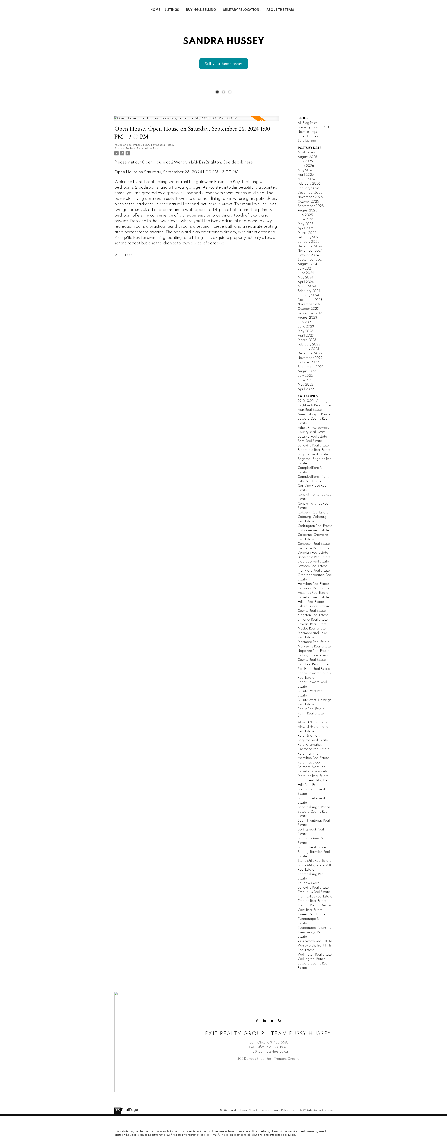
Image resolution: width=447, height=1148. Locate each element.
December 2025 (310, 192)
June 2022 (306, 380)
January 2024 (308, 295)
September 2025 (311, 206)
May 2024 (305, 277)
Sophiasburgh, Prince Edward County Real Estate (314, 812)
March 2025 (307, 232)
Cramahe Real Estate (313, 548)
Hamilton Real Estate (313, 584)
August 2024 (307, 264)
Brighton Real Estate (313, 454)
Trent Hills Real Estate (314, 892)
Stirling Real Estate (312, 847)
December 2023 (310, 299)
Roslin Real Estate (311, 713)
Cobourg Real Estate (313, 512)
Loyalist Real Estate (312, 624)
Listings (172, 10)
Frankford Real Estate (314, 570)
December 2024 (310, 246)
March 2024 (307, 286)
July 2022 (305, 375)
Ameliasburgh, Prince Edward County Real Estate (314, 419)
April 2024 (306, 282)
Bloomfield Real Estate (314, 450)
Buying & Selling (201, 10)
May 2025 (305, 224)
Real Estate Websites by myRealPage (311, 1110)
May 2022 (305, 384)
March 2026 (307, 179)
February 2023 (309, 344)
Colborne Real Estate (313, 530)
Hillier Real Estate (311, 601)
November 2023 (310, 304)
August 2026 (307, 157)
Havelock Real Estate (313, 597)
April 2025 (306, 228)
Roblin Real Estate (311, 709)
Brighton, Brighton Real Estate (143, 148)
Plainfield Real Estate (313, 664)
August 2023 (307, 317)
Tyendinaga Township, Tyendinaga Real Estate (315, 932)
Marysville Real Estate (314, 646)
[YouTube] (272, 1021)
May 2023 (305, 331)
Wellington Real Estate (315, 954)
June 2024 (306, 273)
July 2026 (305, 161)
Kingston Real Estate (313, 615)
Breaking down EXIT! (313, 127)
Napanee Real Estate (313, 651)
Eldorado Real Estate (313, 561)
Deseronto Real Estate (314, 557)
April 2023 (306, 335)
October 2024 (308, 255)
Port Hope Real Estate (314, 668)
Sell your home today (223, 63)
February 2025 (309, 237)
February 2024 (309, 291)
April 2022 (306, 389)
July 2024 (305, 268)
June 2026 (306, 165)
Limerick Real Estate (313, 619)
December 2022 (310, 353)
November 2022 (310, 358)
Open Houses (308, 136)
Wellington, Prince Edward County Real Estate (313, 963)
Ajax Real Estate (310, 409)
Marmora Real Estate (313, 642)
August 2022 (307, 371)
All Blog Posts (307, 123)
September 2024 (311, 259)
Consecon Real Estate (314, 543)
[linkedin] (264, 1021)
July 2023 (305, 322)
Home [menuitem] (155, 10)
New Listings (307, 131)
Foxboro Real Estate (312, 566)
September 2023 (311, 313)
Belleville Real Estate (313, 445)
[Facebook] (256, 1021)
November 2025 (310, 197)
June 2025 (306, 219)
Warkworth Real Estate (315, 941)
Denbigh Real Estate (313, 552)
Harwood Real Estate (313, 588)
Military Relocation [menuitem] (241, 10)
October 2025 (308, 201)
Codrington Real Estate (315, 526)
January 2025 (308, 241)
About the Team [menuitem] (280, 10)
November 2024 (310, 250)
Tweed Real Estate (311, 914)
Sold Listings (307, 140)
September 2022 (311, 366)
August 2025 (307, 210)
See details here (238, 162)
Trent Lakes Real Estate (315, 896)
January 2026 (308, 188)
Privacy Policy (280, 1110)
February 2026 (309, 183)
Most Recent (307, 152)
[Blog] (279, 1021)
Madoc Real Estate (312, 628)
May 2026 (305, 170)
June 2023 (306, 326)
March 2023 (307, 340)
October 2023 (308, 308)
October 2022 (308, 362)
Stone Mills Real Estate (314, 860)
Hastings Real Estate (313, 592)
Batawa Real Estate (312, 436)
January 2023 (308, 349)
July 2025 (305, 215)
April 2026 (306, 174)
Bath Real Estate (310, 441)
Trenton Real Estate (312, 901)
